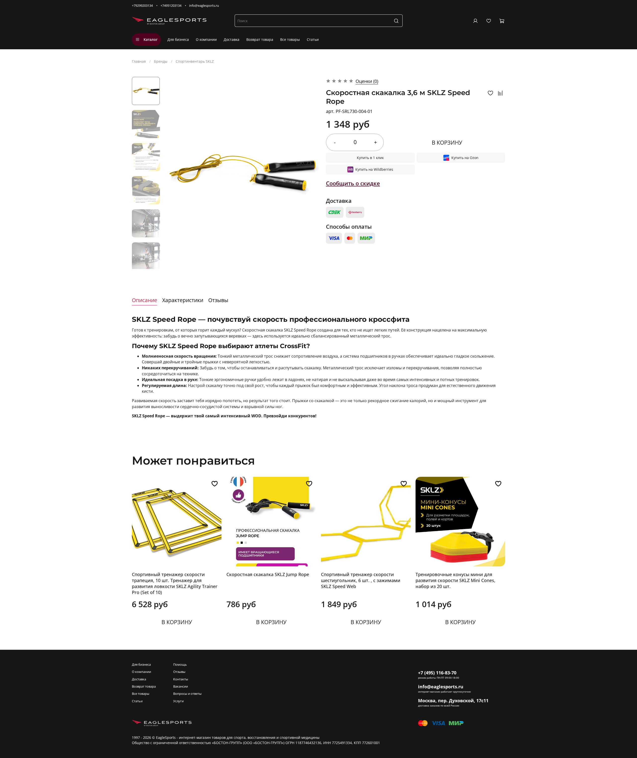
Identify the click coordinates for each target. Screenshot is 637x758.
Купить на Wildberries (374, 169)
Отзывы (179, 672)
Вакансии (180, 686)
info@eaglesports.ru (204, 5)
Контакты (180, 679)
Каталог (151, 39)
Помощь (180, 664)
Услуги (178, 701)
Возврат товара (259, 39)
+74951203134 (170, 5)
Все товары (290, 39)
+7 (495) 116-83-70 (437, 673)
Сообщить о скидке (353, 183)
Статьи (313, 39)
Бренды (160, 61)
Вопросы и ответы (187, 694)
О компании (206, 39)
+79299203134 (142, 5)
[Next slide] (146, 263)
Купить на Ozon (464, 157)
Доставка (231, 39)
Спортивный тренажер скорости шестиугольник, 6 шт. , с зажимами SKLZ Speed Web (360, 580)
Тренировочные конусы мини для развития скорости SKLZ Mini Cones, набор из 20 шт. (455, 580)
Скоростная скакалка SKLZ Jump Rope (267, 574)
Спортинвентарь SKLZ (195, 61)
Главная (139, 61)
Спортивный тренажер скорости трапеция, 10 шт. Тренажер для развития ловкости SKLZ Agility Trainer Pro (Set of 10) (174, 583)
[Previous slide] (173, 173)
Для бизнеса (178, 39)
